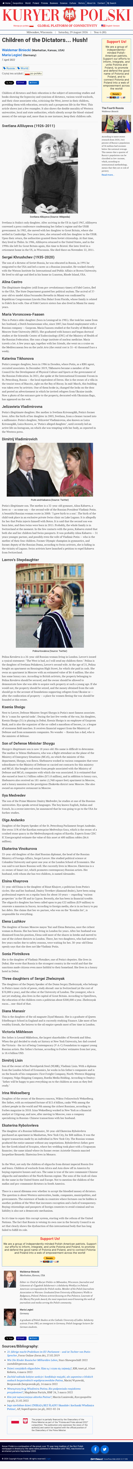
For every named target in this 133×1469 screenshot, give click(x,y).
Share (34, 82)
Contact (101, 3)
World (28, 3)
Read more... (108, 175)
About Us (91, 3)
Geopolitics (18, 3)
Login (48, 1459)
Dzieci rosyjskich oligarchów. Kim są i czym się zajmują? (39, 1368)
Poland (36, 3)
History (81, 3)
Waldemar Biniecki (16, 50)
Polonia (44, 3)
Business (54, 3)
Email (21, 82)
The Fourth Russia (113, 108)
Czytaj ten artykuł (22, 73)
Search (112, 3)
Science (63, 3)
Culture (72, 3)
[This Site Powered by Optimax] (97, 1459)
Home (8, 3)
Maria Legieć (12, 55)
